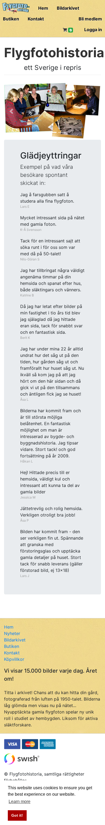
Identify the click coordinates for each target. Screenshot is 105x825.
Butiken (11, 18)
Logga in (93, 29)
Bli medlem (90, 18)
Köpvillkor (14, 659)
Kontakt (36, 18)
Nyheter (12, 633)
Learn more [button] (19, 801)
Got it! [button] (17, 815)
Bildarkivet (68, 8)
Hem (43, 8)
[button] (11, 111)
